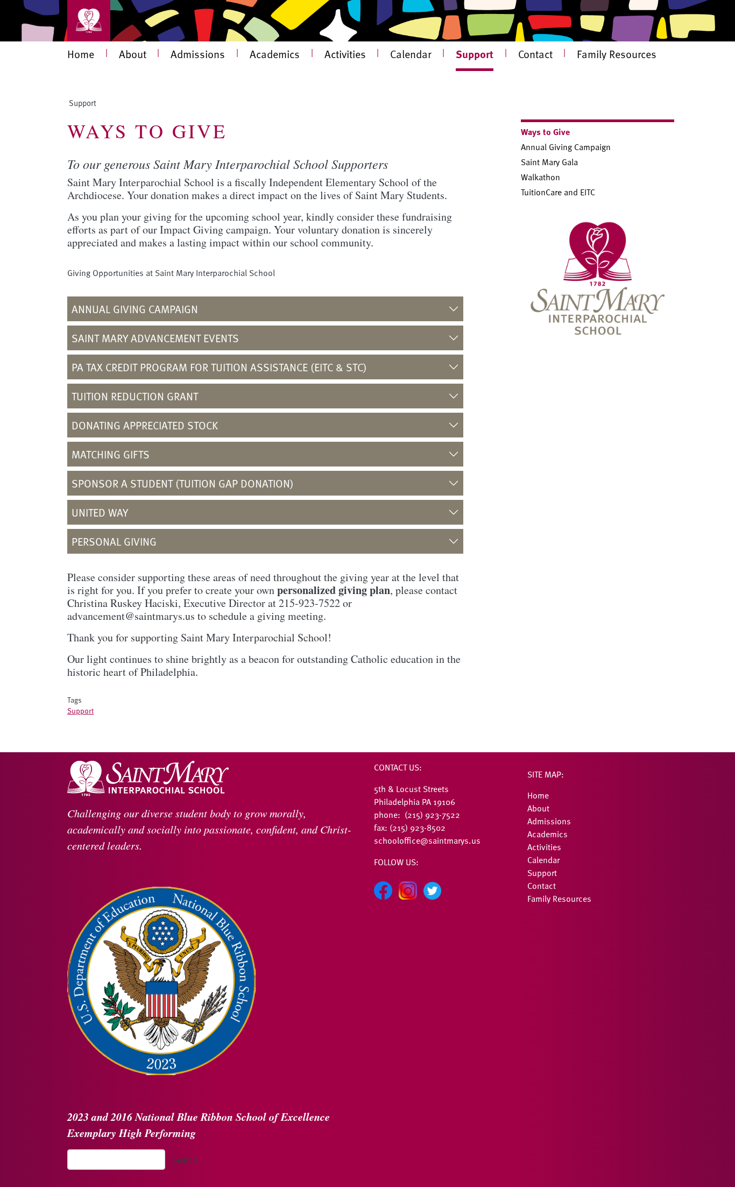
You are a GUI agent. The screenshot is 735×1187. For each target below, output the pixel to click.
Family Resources (616, 54)
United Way (100, 512)
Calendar (410, 54)
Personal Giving (114, 541)
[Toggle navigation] (88, 20)
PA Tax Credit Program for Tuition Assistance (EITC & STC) (219, 367)
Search (184, 1159)
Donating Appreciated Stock (145, 425)
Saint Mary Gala (549, 162)
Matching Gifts (111, 454)
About (132, 54)
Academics (275, 54)
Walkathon (540, 177)
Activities (345, 54)
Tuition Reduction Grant (135, 396)
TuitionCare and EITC (558, 192)
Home (80, 54)
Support (474, 53)
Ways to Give (545, 131)
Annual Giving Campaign (135, 309)
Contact (535, 54)
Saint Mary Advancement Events (155, 338)
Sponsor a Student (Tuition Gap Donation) (183, 483)
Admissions (198, 54)
